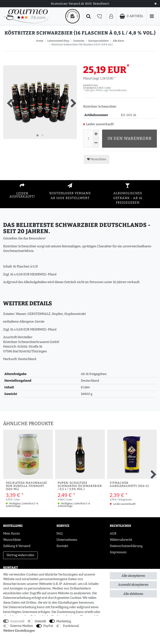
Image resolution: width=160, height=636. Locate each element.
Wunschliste (98, 159)
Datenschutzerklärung (126, 546)
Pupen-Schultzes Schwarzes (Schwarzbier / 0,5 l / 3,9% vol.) (80, 486)
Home (39, 40)
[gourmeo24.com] (26, 16)
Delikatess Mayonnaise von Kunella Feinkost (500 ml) (26, 486)
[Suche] (88, 16)
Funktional (71, 626)
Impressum (118, 552)
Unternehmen (66, 540)
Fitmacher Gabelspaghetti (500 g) (129, 484)
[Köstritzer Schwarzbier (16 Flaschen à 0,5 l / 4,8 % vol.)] (40, 102)
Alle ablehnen (133, 594)
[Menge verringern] (96, 143)
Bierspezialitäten (98, 40)
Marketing (63, 621)
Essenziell (17, 621)
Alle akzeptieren (133, 576)
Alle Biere (118, 40)
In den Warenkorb (130, 138)
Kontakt (62, 546)
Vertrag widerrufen (20, 555)
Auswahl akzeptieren (133, 585)
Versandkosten (118, 90)
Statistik (40, 621)
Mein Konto (11, 533)
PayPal (48, 626)
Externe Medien (21, 626)
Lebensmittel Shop (58, 40)
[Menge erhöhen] (96, 134)
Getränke (78, 40)
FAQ (59, 533)
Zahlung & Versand (16, 546)
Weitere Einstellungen (19, 630)
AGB (113, 533)
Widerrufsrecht (121, 540)
